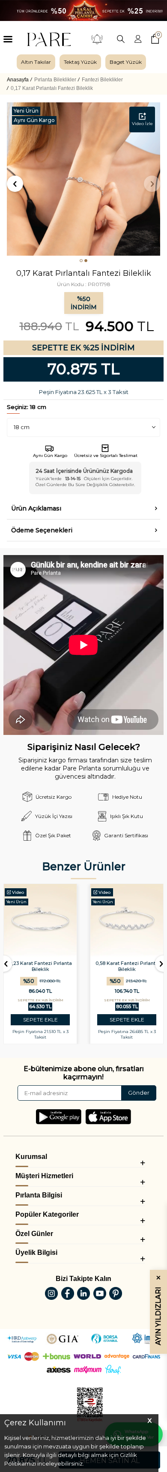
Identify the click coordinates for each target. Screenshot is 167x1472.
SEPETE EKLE (40, 1019)
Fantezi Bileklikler (102, 80)
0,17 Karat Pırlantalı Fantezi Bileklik (52, 88)
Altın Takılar (36, 62)
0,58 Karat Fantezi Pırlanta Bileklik (126, 966)
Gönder (138, 1092)
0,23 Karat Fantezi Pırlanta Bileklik (40, 966)
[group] (36, 62)
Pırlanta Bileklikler (55, 80)
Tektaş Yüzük (80, 62)
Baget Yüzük (126, 62)
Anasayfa (18, 80)
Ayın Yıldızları (158, 1310)
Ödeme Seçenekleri (41, 530)
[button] (81, 260)
